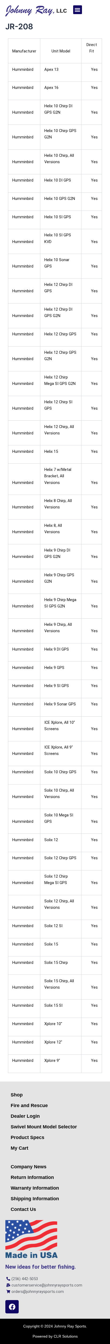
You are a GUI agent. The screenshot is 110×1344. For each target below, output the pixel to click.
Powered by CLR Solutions (55, 1336)
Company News (28, 1166)
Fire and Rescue (29, 1105)
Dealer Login (25, 1116)
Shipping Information (35, 1198)
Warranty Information (35, 1188)
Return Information (32, 1177)
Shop (17, 1095)
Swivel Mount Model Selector (44, 1126)
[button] (77, 9)
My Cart (19, 1148)
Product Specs (27, 1137)
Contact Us (23, 1209)
